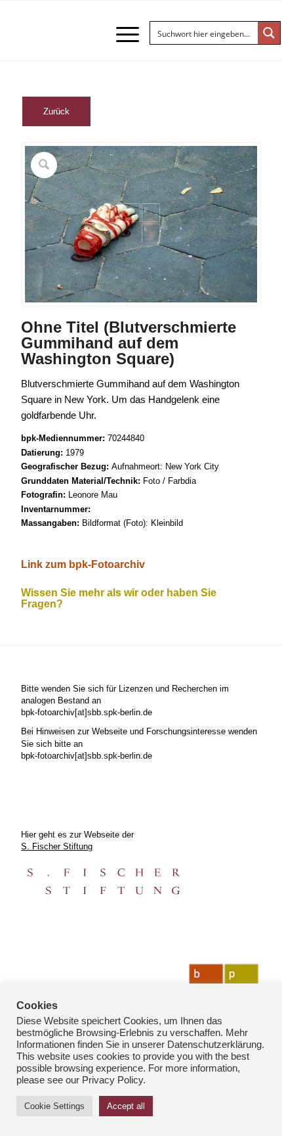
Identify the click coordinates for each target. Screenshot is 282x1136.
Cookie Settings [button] (54, 1106)
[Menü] (121, 34)
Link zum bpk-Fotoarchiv (83, 564)
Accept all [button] (126, 1106)
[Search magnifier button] (269, 33)
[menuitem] (121, 34)
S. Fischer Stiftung (56, 846)
